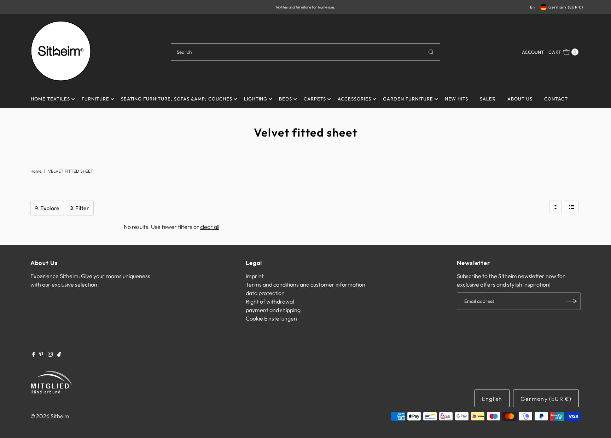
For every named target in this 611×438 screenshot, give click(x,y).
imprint (255, 275)
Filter (82, 208)
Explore (49, 208)
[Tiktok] (59, 354)
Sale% (488, 99)
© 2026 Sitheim (49, 416)
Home (35, 171)
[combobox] (305, 52)
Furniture (95, 99)
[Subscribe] (572, 301)
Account (533, 52)
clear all (209, 226)
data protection (265, 292)
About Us (520, 99)
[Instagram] (50, 354)
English (492, 398)
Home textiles (50, 99)
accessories (354, 99)
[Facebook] (33, 354)
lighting (256, 99)
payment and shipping (273, 309)
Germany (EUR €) (565, 7)
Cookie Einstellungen (271, 318)
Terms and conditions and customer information (305, 284)
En (532, 7)
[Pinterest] (41, 354)
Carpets (315, 99)
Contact (556, 99)
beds (285, 99)
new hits (457, 99)
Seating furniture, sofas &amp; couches (176, 99)
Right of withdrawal (270, 301)
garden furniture (408, 99)
